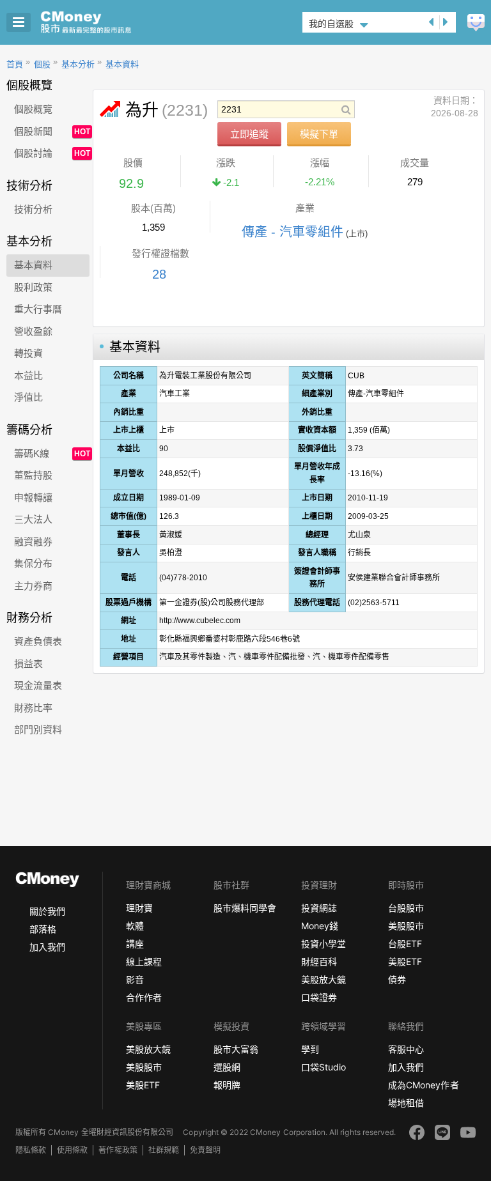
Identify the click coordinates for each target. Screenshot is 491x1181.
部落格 (42, 928)
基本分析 (78, 64)
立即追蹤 (249, 133)
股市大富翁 (236, 1049)
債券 (397, 979)
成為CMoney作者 (423, 1084)
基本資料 (122, 64)
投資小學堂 (323, 943)
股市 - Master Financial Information (105, 22)
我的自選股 (331, 24)
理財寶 (139, 907)
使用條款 (72, 1150)
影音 (135, 979)
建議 (476, 22)
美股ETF (405, 961)
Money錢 (319, 925)
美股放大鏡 (323, 979)
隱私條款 (30, 1150)
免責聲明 (205, 1150)
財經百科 (319, 961)
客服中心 (406, 1049)
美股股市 (406, 925)
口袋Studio (323, 1066)
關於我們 (47, 911)
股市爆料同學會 (245, 907)
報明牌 (227, 1084)
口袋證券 (319, 997)
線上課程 (144, 961)
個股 (42, 64)
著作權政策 (117, 1150)
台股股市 (406, 907)
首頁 (14, 64)
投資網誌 (319, 907)
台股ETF (405, 943)
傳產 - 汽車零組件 (292, 232)
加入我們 (47, 946)
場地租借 (406, 1102)
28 (159, 274)
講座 (135, 943)
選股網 (227, 1066)
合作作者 (144, 997)
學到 (310, 1049)
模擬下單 (319, 133)
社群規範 (163, 1150)
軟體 (135, 925)
